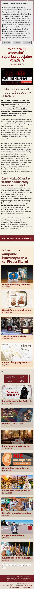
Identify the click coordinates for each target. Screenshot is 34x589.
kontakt (28, 580)
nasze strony (26, 576)
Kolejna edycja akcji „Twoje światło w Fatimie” (16, 558)
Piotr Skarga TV (15, 587)
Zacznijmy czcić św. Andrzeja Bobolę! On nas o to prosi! (17, 402)
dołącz (19, 576)
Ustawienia (17, 42)
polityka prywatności (19, 580)
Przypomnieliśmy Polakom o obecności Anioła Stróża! (16, 285)
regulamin (9, 580)
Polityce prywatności (13, 16)
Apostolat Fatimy (27, 587)
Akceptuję (27, 42)
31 (4, 568)
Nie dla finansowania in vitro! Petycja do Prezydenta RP (17, 469)
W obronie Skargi (18, 578)
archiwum (27, 578)
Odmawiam (7, 42)
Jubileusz (9, 578)
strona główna (11, 576)
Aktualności (28, 585)
